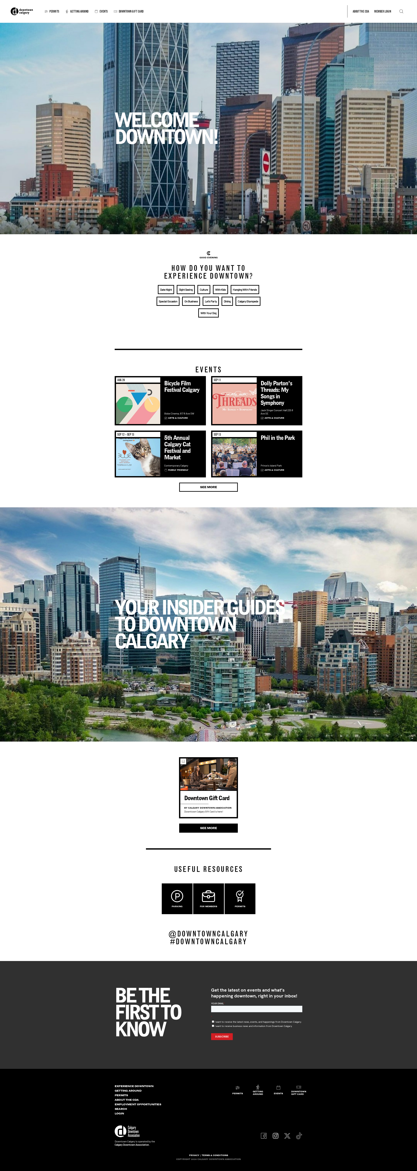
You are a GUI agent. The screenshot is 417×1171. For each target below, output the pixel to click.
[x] (287, 1134)
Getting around (128, 1090)
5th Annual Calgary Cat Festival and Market (177, 447)
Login (119, 1113)
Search (121, 1108)
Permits (121, 1095)
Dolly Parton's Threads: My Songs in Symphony (276, 393)
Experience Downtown (134, 1086)
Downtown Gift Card (207, 798)
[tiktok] (299, 1134)
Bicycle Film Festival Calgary (181, 386)
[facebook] (264, 1134)
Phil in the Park (278, 437)
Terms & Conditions (215, 1155)
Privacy (194, 1155)
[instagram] (275, 1134)
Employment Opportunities (138, 1104)
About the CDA (127, 1099)
